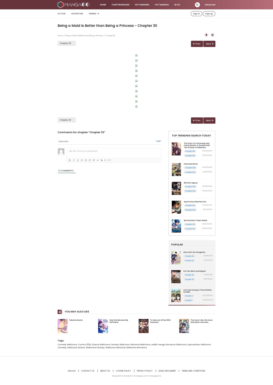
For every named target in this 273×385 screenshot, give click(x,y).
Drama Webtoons (101, 344)
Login (158, 141)
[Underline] (78, 160)
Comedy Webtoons (67, 344)
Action (62, 13)
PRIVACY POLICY (145, 370)
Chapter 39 (189, 279)
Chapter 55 (189, 260)
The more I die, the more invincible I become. (201, 321)
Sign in (196, 13)
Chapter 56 (189, 256)
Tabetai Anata (76, 320)
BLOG (177, 4)
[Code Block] (98, 160)
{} (105, 160)
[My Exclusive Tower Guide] (176, 225)
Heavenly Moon (191, 164)
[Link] (102, 160)
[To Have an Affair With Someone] (144, 325)
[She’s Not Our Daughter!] (176, 257)
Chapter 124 (190, 229)
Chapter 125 (190, 224)
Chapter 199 (190, 151)
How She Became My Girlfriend (118, 321)
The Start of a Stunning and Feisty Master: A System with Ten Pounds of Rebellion (197, 145)
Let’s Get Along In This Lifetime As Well (197, 291)
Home (60, 35)
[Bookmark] (206, 35)
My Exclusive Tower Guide (195, 220)
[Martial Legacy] (176, 188)
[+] (109, 160)
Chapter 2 (189, 296)
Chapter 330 (190, 210)
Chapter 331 (190, 205)
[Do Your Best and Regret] (176, 276)
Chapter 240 (190, 186)
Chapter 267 (190, 172)
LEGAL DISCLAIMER (167, 370)
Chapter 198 (190, 155)
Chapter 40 (189, 275)
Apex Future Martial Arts (195, 201)
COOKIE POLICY (123, 370)
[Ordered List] (86, 160)
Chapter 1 (188, 300)
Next (208, 43)
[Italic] (74, 160)
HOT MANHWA (142, 4)
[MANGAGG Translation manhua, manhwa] (74, 4)
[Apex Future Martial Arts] (176, 207)
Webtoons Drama (76, 347)
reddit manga (158, 344)
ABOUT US (105, 370)
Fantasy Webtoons (120, 344)
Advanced (210, 4)
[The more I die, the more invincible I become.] (184, 325)
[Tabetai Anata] (63, 325)
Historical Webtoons (140, 344)
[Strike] (82, 160)
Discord (71, 370)
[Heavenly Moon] (176, 169)
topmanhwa (193, 344)
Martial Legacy (191, 183)
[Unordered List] (90, 160)
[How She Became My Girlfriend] (103, 325)
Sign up (209, 13)
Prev (197, 43)
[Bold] (70, 160)
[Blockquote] (94, 160)
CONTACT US (87, 370)
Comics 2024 (84, 344)
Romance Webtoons (176, 344)
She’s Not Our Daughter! (194, 252)
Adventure (77, 13)
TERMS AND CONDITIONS (193, 370)
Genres (92, 13)
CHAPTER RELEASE (120, 4)
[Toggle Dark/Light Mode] (212, 35)
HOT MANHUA (162, 4)
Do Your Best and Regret (194, 271)
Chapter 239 (190, 191)
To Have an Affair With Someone (160, 321)
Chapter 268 (190, 168)
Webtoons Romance (136, 347)
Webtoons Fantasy (95, 347)
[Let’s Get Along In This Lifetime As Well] (176, 295)
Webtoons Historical (115, 347)
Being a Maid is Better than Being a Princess (84, 35)
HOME (103, 4)
